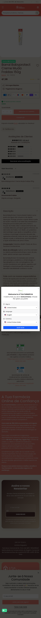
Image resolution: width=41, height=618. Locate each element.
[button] (4, 610)
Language (9, 311)
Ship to (8, 304)
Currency (9, 319)
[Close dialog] (38, 288)
